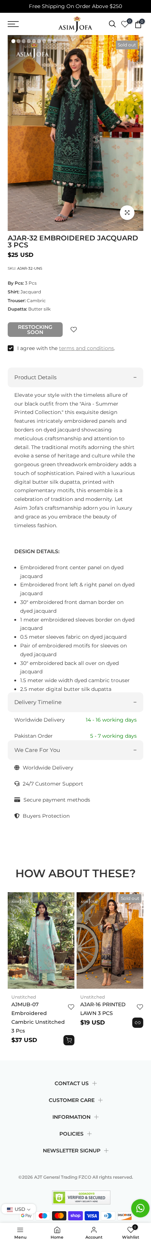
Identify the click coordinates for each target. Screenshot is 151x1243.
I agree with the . (66, 348)
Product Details (35, 377)
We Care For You (37, 749)
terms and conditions (86, 348)
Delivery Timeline (38, 702)
